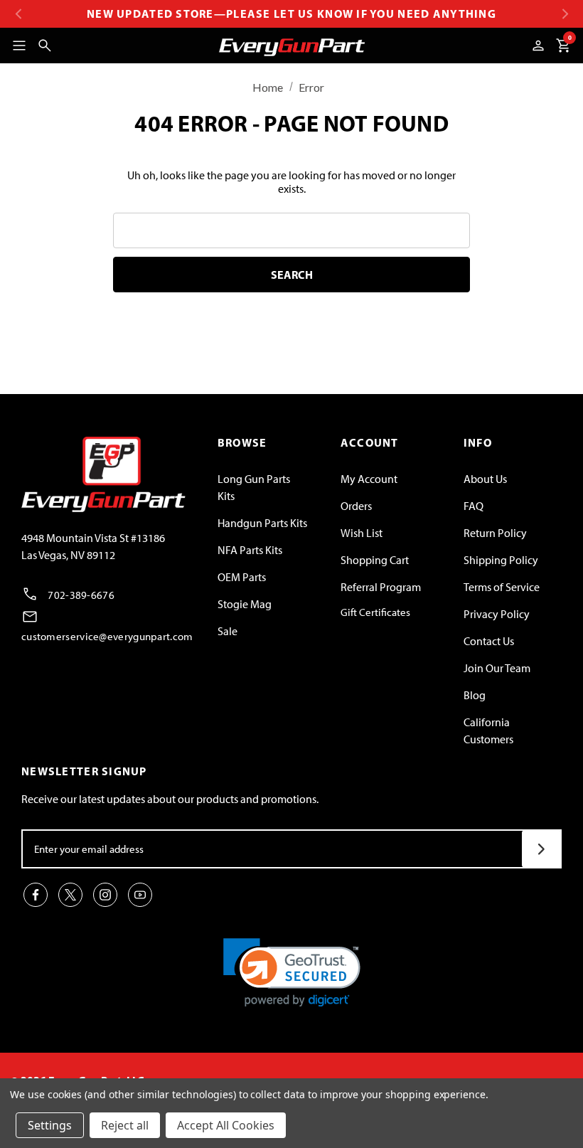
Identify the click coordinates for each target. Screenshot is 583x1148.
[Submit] (541, 848)
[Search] (44, 45)
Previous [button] (18, 14)
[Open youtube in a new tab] (140, 894)
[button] (291, 973)
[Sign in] (538, 45)
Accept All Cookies (225, 1125)
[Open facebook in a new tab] (35, 894)
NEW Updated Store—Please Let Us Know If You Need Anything (291, 13)
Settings (50, 1125)
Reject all (125, 1125)
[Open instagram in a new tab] (105, 894)
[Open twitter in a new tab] (70, 894)
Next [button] (564, 14)
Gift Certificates (375, 612)
